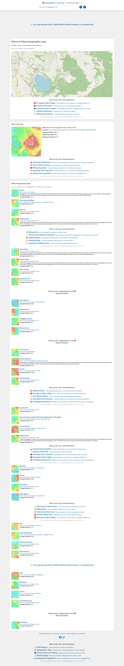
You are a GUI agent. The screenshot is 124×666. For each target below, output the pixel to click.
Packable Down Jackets (46, 108)
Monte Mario (24, 309)
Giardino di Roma (26, 542)
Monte (22, 475)
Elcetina (23, 466)
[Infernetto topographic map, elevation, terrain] (15, 625)
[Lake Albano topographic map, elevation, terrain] (15, 303)
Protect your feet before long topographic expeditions (65, 396)
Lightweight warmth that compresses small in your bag (74, 108)
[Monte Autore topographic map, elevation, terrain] (15, 429)
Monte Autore (25, 426)
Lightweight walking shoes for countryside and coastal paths (60, 238)
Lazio (24, 192)
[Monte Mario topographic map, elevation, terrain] (15, 312)
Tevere (22, 591)
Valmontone (39, 202)
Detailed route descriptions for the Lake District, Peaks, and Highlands (73, 162)
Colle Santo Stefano (27, 200)
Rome (22, 190)
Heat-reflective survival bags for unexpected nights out (73, 103)
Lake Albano (24, 300)
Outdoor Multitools (44, 111)
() (72, 130)
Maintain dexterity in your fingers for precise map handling (71, 170)
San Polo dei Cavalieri (42, 360)
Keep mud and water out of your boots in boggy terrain (69, 173)
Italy (21, 192)
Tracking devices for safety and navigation (61, 647)
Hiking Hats (33, 232)
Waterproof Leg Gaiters (42, 173)
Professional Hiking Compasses (42, 235)
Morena (22, 210)
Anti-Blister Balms (40, 396)
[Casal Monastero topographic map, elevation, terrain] (15, 603)
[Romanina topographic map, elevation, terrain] (15, 487)
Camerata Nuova (40, 428)
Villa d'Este (24, 249)
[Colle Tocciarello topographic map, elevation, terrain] (15, 536)
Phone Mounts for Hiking (47, 653)
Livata (22, 369)
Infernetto (23, 622)
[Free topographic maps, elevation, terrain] (12, 45)
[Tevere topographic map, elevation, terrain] (15, 594)
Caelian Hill (24, 408)
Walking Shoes (34, 238)
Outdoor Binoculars (44, 106)
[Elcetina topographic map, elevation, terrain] (15, 469)
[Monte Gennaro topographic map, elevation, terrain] (15, 362)
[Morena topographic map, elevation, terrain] (15, 212)
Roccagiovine (39, 575)
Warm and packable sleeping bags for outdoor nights (57, 240)
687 (21, 573)
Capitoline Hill (25, 279)
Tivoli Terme (24, 350)
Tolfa (37, 584)
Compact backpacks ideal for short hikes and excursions (64, 168)
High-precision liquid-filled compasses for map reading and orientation (77, 235)
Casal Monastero (26, 601)
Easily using (63, 24)
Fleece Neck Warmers (42, 165)
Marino (38, 419)
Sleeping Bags (34, 240)
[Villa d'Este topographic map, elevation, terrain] (15, 252)
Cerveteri (38, 525)
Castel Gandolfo (40, 302)
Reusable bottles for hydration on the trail (66, 114)
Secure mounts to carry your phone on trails (71, 653)
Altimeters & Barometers (39, 243)
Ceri (21, 524)
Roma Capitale (31, 192)
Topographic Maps (44, 650)
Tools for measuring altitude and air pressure (64, 243)
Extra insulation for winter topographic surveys (66, 165)
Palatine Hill (24, 219)
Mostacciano (24, 551)
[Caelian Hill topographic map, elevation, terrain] (15, 411)
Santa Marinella (40, 468)
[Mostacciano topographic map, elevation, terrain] (15, 554)
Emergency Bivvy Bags (45, 103)
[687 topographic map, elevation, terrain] (15, 576)
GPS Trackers (42, 647)
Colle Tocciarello (26, 533)
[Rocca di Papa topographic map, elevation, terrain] (26, 142)
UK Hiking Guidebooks (42, 162)
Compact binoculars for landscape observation (67, 106)
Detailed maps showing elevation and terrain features (69, 650)
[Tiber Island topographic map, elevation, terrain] (15, 272)
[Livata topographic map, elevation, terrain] (15, 372)
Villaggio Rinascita (48, 202)
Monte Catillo (25, 378)
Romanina (23, 485)
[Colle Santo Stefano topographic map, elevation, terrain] (15, 203)
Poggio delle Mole (45, 419)
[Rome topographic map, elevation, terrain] (15, 193)
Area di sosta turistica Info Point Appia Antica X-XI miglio (40, 417)
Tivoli (37, 251)
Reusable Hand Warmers (43, 170)
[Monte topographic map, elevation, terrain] (15, 478)
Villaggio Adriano (26, 319)
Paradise (23, 582)
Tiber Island (24, 269)
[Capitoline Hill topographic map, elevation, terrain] (15, 281)
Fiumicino (38, 593)
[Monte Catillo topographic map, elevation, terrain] (15, 381)
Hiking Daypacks (40, 168)
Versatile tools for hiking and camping (64, 111)
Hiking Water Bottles (44, 114)
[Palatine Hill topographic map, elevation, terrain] (15, 222)
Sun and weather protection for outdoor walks (53, 232)
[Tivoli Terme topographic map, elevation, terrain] (15, 352)
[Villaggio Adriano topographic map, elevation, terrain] (15, 321)
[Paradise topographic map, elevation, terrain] (15, 585)
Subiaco (38, 371)
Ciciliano (38, 477)
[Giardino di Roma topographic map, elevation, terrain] (15, 545)
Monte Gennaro (25, 359)
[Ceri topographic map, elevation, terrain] (15, 526)
